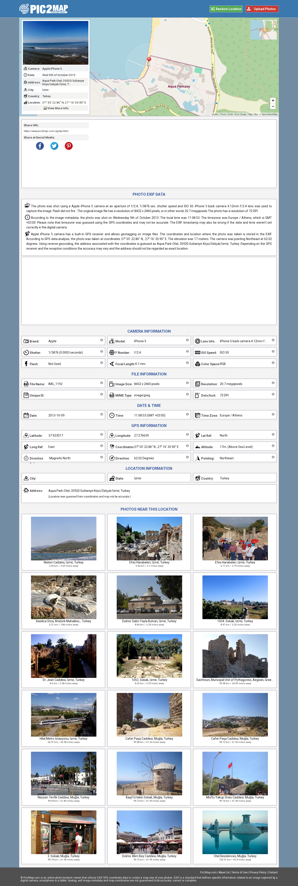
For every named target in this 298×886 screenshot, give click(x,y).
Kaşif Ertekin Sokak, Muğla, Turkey (149, 797)
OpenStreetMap (270, 114)
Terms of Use (239, 872)
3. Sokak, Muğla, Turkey (64, 856)
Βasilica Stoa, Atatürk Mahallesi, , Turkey (63, 621)
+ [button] (273, 100)
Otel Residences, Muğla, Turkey (235, 856)
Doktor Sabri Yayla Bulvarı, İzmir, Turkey (149, 621)
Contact (273, 872)
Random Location (228, 9)
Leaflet (214, 114)
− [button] (273, 106)
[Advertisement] (181, 153)
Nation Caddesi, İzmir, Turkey (64, 562)
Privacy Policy (258, 872)
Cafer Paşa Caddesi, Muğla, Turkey (149, 738)
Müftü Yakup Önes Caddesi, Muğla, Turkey (235, 797)
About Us (224, 872)
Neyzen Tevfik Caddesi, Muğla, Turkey (63, 797)
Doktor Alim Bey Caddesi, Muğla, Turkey (149, 856)
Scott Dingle (240, 114)
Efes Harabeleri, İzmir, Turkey (149, 562)
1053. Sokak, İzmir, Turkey (149, 680)
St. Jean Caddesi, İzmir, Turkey (64, 680)
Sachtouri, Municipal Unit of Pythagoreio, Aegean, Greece (235, 680)
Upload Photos (265, 9)
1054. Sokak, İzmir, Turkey (235, 621)
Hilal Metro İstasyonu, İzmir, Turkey (63, 738)
